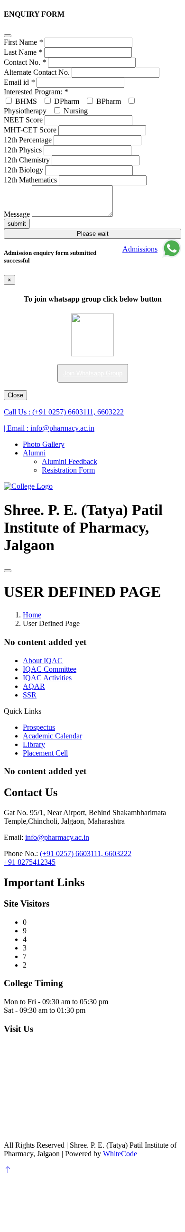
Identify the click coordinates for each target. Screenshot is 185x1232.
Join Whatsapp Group (92, 373)
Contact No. (25, 62)
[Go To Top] (7, 1170)
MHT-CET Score (30, 130)
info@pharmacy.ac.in (49, 428)
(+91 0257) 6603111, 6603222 (64, 412)
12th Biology (23, 170)
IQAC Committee (49, 669)
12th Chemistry (27, 160)
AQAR (34, 686)
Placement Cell (45, 753)
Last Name (23, 52)
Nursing (75, 111)
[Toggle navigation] (7, 570)
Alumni (34, 453)
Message (17, 214)
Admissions (139, 249)
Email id (19, 82)
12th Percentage (28, 140)
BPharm (107, 101)
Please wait (93, 233)
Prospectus (39, 727)
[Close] (7, 35)
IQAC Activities (47, 678)
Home (32, 615)
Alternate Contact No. (37, 72)
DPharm (65, 101)
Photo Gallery (44, 444)
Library (34, 744)
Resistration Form (68, 470)
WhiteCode (120, 1154)
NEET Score (23, 120)
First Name (23, 42)
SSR (30, 695)
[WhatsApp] (171, 249)
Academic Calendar (52, 736)
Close (15, 395)
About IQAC (43, 660)
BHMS (25, 101)
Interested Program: (36, 92)
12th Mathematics (30, 180)
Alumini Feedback (69, 461)
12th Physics (23, 150)
